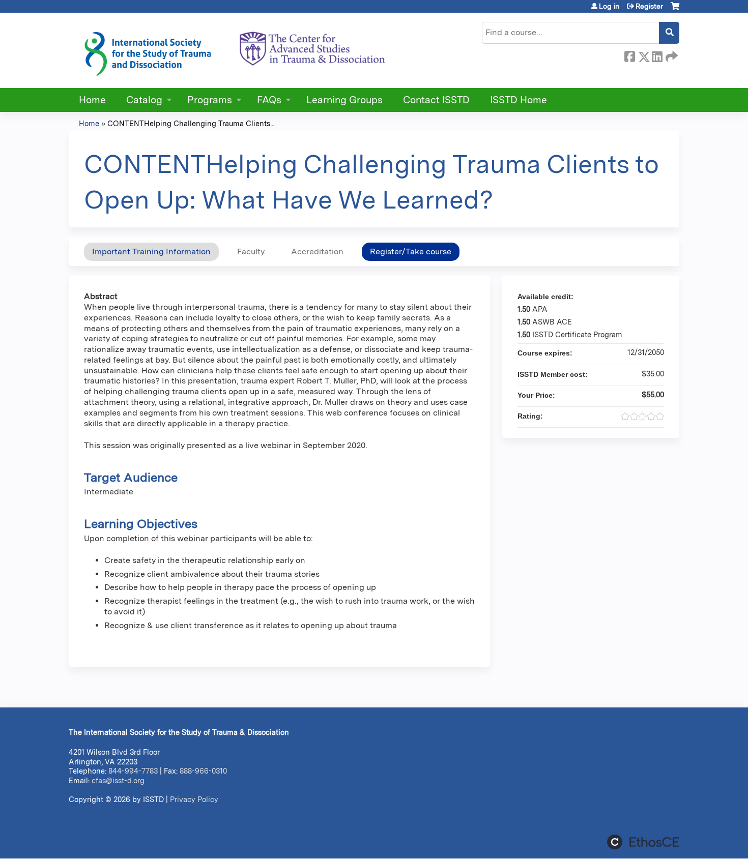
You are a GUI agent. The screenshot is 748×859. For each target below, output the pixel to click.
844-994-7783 (133, 770)
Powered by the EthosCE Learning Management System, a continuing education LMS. (643, 842)
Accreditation (317, 251)
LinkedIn (657, 55)
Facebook (629, 55)
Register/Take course (410, 251)
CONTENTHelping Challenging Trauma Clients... (191, 123)
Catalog (144, 100)
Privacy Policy (194, 799)
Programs (209, 100)
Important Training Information (151, 251)
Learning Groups (344, 100)
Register (649, 6)
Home (92, 100)
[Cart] (675, 10)
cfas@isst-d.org (118, 780)
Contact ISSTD (436, 100)
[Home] (234, 50)
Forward (671, 55)
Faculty (251, 251)
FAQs (269, 100)
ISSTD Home (518, 100)
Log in (609, 6)
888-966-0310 (203, 770)
